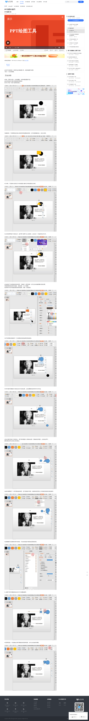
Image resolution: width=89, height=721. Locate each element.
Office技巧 (10, 6)
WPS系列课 (27, 1)
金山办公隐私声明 (37, 708)
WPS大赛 (45, 1)
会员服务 (35, 703)
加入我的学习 (76, 20)
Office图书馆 (39, 1)
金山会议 (48, 703)
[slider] (35, 47)
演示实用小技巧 (29, 6)
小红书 (65, 705)
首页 (17, 1)
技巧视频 (22, 1)
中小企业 (35, 707)
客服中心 (35, 705)
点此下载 (26, 60)
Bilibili (60, 705)
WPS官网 (35, 702)
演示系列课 (22, 6)
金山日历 (48, 705)
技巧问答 (33, 1)
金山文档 (48, 702)
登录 (81, 1)
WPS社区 (48, 707)
